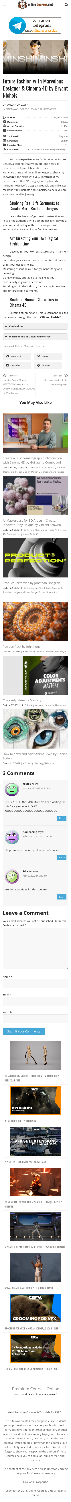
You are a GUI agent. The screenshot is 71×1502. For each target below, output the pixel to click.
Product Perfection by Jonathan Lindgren (31, 583)
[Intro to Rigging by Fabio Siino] (35, 1101)
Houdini (40, 651)
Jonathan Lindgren (12, 592)
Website (8, 1012)
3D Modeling (37, 529)
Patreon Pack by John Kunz (21, 646)
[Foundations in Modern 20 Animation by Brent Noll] (35, 1349)
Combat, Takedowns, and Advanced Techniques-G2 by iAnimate (33, 1204)
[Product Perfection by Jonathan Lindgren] (35, 540)
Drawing (29, 763)
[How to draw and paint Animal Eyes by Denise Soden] (35, 711)
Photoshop (60, 705)
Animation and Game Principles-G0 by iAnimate (29, 1288)
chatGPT (52, 529)
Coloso (24, 109)
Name (7, 977)
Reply (62, 818)
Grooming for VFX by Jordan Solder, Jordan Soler (31, 1328)
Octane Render (56, 471)
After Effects (48, 467)
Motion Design (22, 471)
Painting (39, 763)
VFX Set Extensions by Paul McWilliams (25, 1161)
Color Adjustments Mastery (22, 700)
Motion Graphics (39, 471)
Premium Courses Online (35, 1388)
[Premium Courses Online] (35, 3)
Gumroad (11, 534)
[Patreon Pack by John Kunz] (35, 604)
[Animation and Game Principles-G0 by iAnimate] (35, 1267)
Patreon (50, 651)
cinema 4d (8, 346)
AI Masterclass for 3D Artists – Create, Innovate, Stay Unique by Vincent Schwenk (32, 522)
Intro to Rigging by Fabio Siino (21, 1121)
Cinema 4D (12, 109)
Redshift (34, 534)
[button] (4, 5)
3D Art (27, 529)
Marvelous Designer (43, 109)
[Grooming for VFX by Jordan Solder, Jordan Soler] (35, 1308)
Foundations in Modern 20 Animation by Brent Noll (32, 1369)
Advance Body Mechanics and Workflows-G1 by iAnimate (35, 1247)
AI (46, 529)
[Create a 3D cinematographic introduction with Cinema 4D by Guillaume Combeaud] (35, 415)
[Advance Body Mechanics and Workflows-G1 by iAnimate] (35, 1227)
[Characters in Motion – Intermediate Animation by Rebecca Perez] (35, 1056)
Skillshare (49, 763)
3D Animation (34, 467)
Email (7, 994)
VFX (66, 651)
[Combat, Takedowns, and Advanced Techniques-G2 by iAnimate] (35, 1182)
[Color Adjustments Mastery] (35, 657)
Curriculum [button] (16, 326)
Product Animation (48, 592)
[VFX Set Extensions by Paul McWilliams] (35, 1141)
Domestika (8, 471)
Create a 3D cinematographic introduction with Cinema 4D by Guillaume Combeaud (32, 460)
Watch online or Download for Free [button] (30, 336)
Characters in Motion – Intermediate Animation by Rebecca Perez (32, 1078)
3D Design (30, 651)
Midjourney (23, 534)
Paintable (49, 705)
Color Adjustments (34, 705)
